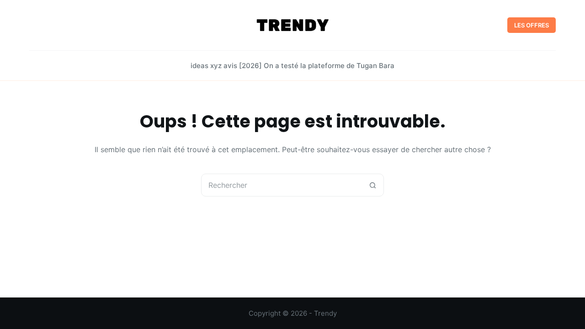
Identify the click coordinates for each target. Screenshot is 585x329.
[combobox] (282, 185)
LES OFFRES (531, 25)
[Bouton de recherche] (372, 185)
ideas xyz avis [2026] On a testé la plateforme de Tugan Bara (292, 65)
